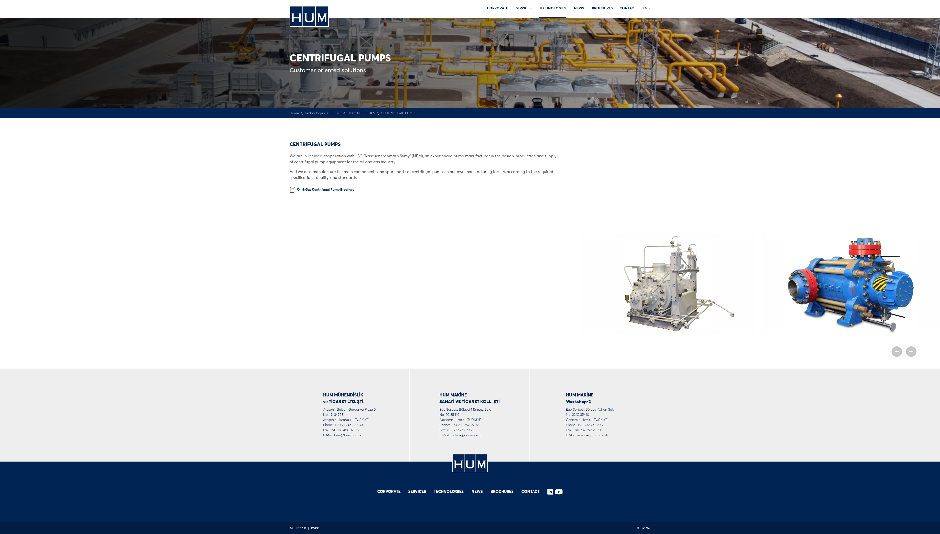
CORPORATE (497, 8)
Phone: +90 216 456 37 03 (343, 425)
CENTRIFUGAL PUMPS (398, 113)
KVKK (315, 528)
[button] (897, 351)
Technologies (315, 113)
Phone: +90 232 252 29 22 (459, 425)
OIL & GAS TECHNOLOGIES (352, 113)
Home (294, 113)
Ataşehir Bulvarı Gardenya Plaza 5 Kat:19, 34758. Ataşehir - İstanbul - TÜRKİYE (349, 415)
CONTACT (628, 8)
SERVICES (523, 8)
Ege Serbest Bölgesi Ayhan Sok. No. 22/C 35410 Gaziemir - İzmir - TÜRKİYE (590, 415)
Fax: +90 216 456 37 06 (341, 430)
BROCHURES (602, 8)
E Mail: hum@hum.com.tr (342, 435)
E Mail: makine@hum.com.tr (460, 435)
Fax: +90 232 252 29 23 (456, 430)
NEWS (579, 8)
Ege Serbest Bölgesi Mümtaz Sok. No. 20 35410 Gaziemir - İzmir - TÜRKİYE (465, 415)
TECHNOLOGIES (552, 8)
